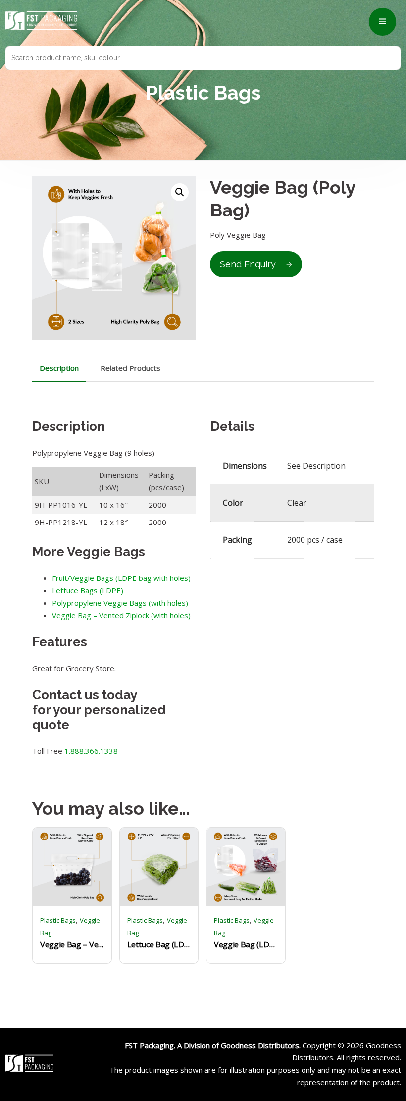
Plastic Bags (58, 920)
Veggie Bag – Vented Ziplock (72, 944)
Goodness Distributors (260, 1045)
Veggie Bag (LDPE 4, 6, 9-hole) (246, 944)
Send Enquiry (248, 264)
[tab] (59, 368)
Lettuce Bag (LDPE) (159, 944)
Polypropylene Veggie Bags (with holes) (120, 603)
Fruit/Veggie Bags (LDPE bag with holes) (121, 578)
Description (59, 368)
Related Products (130, 368)
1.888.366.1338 (91, 751)
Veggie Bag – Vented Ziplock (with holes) (121, 615)
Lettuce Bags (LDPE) (87, 590)
